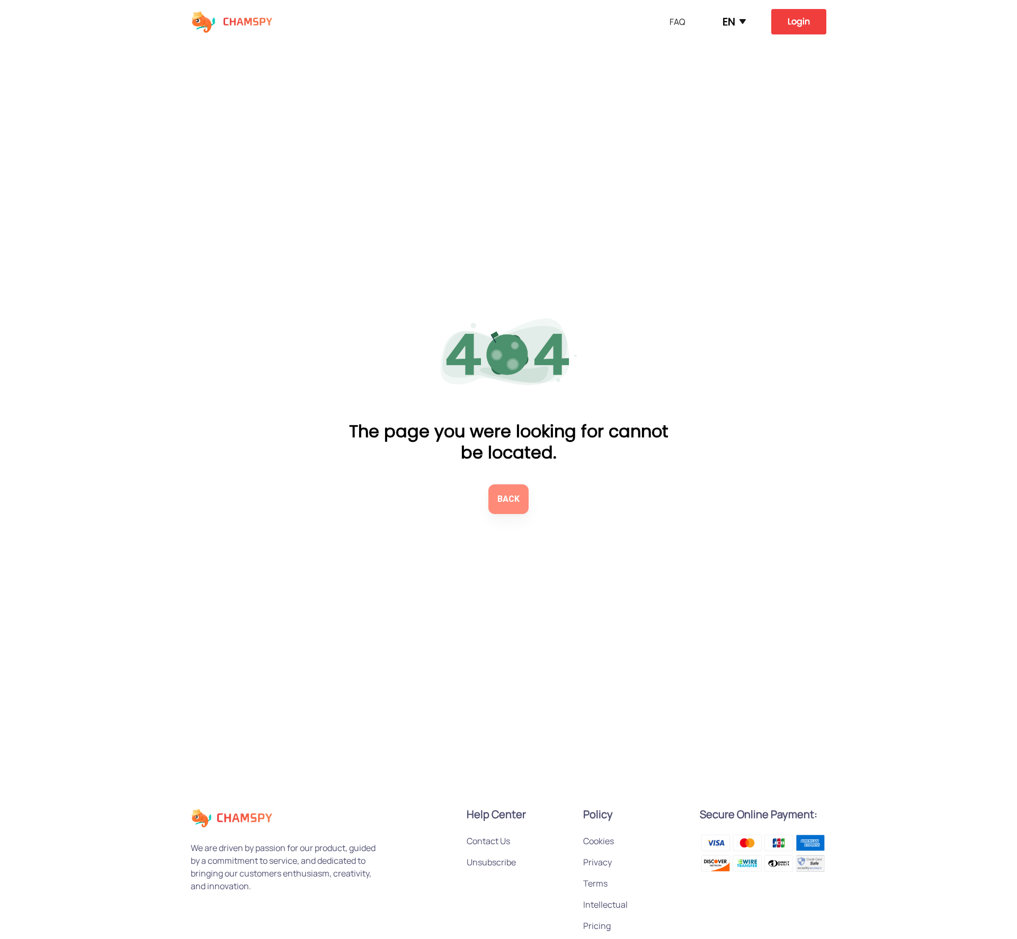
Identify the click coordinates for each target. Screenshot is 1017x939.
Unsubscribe (491, 862)
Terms (595, 883)
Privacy (597, 862)
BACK (508, 499)
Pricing (597, 926)
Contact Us (488, 841)
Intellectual (605, 904)
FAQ (677, 22)
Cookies (598, 841)
